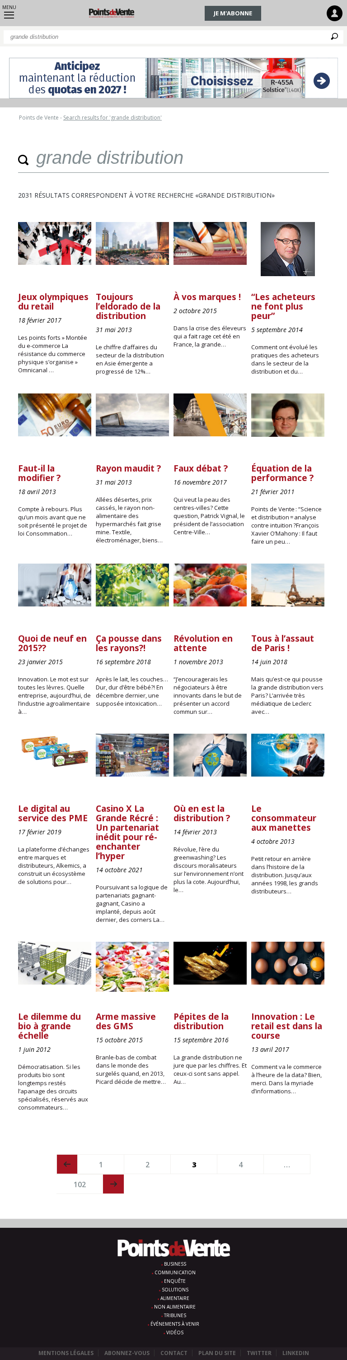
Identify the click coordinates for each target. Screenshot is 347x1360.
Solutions (175, 1289)
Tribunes (175, 1315)
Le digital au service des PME (53, 813)
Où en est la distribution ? (202, 813)
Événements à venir (174, 1324)
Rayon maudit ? (128, 468)
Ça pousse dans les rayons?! (129, 643)
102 (80, 1184)
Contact (174, 1353)
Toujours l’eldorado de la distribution (128, 306)
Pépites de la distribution (201, 1021)
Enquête (175, 1281)
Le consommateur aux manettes (283, 818)
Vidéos (174, 1332)
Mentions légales (66, 1353)
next (113, 1184)
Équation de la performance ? (282, 473)
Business (175, 1264)
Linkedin (295, 1353)
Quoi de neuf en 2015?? (52, 643)
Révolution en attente (203, 643)
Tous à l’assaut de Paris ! (282, 643)
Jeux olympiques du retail (53, 301)
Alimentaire (174, 1298)
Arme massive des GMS (126, 1021)
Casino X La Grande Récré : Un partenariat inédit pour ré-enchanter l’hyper (127, 832)
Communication (175, 1272)
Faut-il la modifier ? (39, 473)
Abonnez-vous (127, 1353)
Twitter (259, 1353)
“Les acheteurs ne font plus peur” (283, 306)
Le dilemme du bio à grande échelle (49, 1026)
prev (67, 1164)
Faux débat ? (201, 468)
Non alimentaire (175, 1307)
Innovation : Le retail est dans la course (286, 1026)
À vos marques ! (207, 297)
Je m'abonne (233, 13)
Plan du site (217, 1353)
